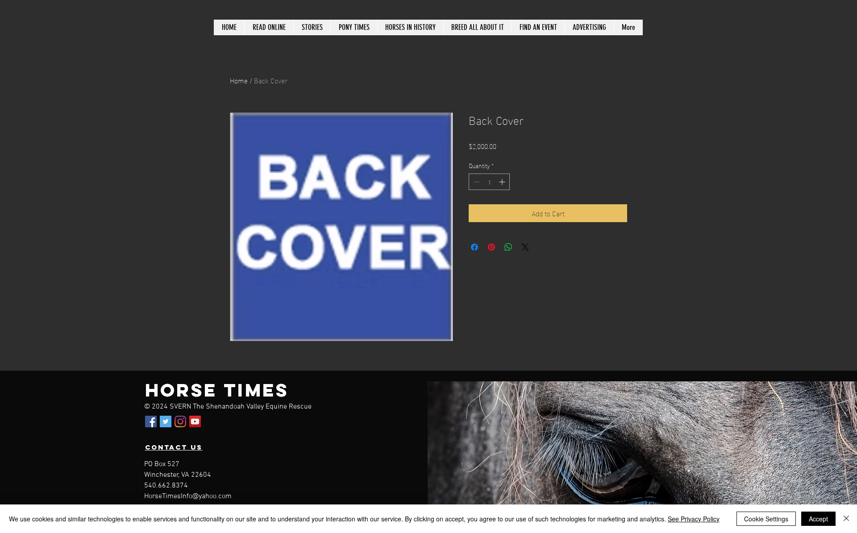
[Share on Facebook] (474, 247)
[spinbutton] (489, 182)
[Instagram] (180, 421)
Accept (818, 518)
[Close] (846, 519)
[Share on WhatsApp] (508, 247)
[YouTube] (195, 421)
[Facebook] (151, 421)
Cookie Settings (766, 518)
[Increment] (502, 182)
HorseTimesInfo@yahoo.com (188, 496)
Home (239, 80)
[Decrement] (475, 182)
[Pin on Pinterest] (491, 247)
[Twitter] (165, 421)
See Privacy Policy (694, 518)
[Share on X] (525, 247)
